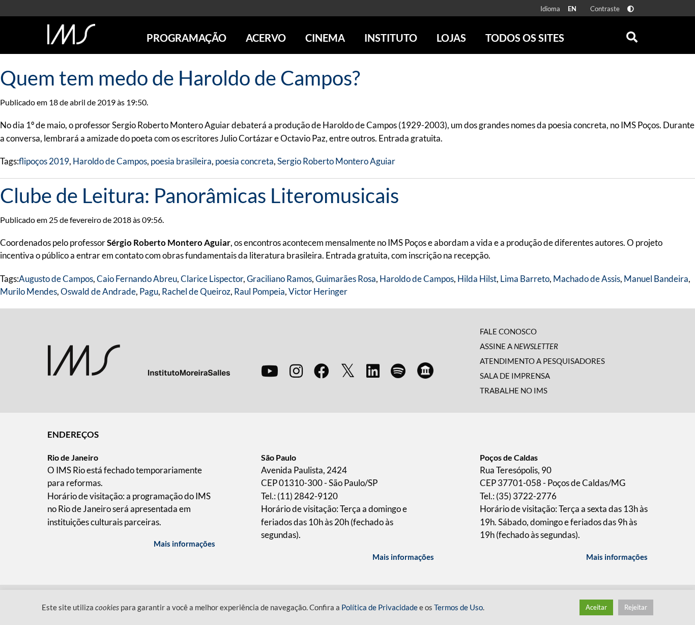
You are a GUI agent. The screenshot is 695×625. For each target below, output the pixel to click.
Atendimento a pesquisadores (542, 360)
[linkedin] (373, 370)
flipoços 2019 (44, 161)
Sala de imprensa (515, 375)
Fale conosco (508, 331)
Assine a (519, 346)
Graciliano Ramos (279, 278)
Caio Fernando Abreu (137, 278)
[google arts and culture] (425, 370)
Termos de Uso (458, 607)
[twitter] (347, 371)
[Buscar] (632, 34)
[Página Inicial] (71, 34)
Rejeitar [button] (635, 607)
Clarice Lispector (212, 278)
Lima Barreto (524, 278)
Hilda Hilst (477, 278)
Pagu (148, 291)
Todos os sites (524, 38)
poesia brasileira (181, 161)
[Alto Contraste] (630, 9)
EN (572, 9)
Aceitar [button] (596, 607)
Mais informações (184, 543)
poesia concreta (244, 161)
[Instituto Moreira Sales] (138, 359)
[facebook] (321, 370)
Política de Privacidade (379, 607)
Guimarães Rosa (345, 278)
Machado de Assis (586, 278)
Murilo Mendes (28, 291)
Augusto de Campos (56, 278)
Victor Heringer (317, 291)
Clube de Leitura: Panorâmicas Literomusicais (199, 195)
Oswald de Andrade (98, 291)
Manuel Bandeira (656, 278)
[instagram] (296, 370)
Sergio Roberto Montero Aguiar (336, 161)
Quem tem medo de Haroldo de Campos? (180, 78)
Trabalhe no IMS (513, 390)
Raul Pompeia (259, 291)
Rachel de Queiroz (196, 291)
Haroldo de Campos (110, 161)
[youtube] (269, 370)
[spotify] (398, 370)
